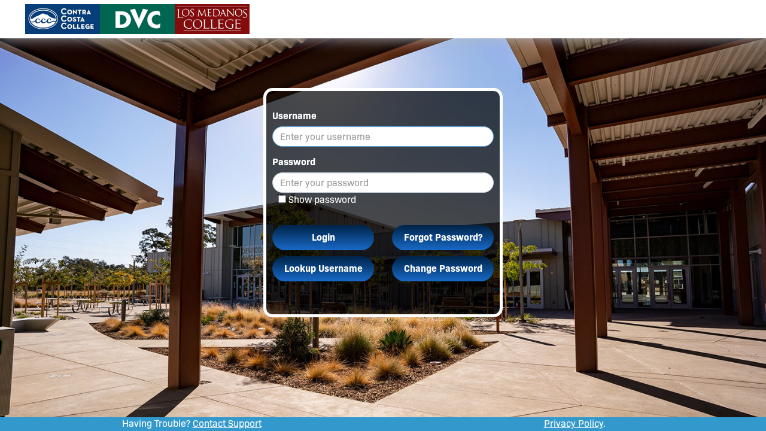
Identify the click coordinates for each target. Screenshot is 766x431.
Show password (322, 199)
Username (294, 116)
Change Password (443, 268)
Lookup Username (323, 268)
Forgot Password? (443, 237)
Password (293, 162)
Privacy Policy (573, 423)
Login (323, 237)
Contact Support (227, 423)
